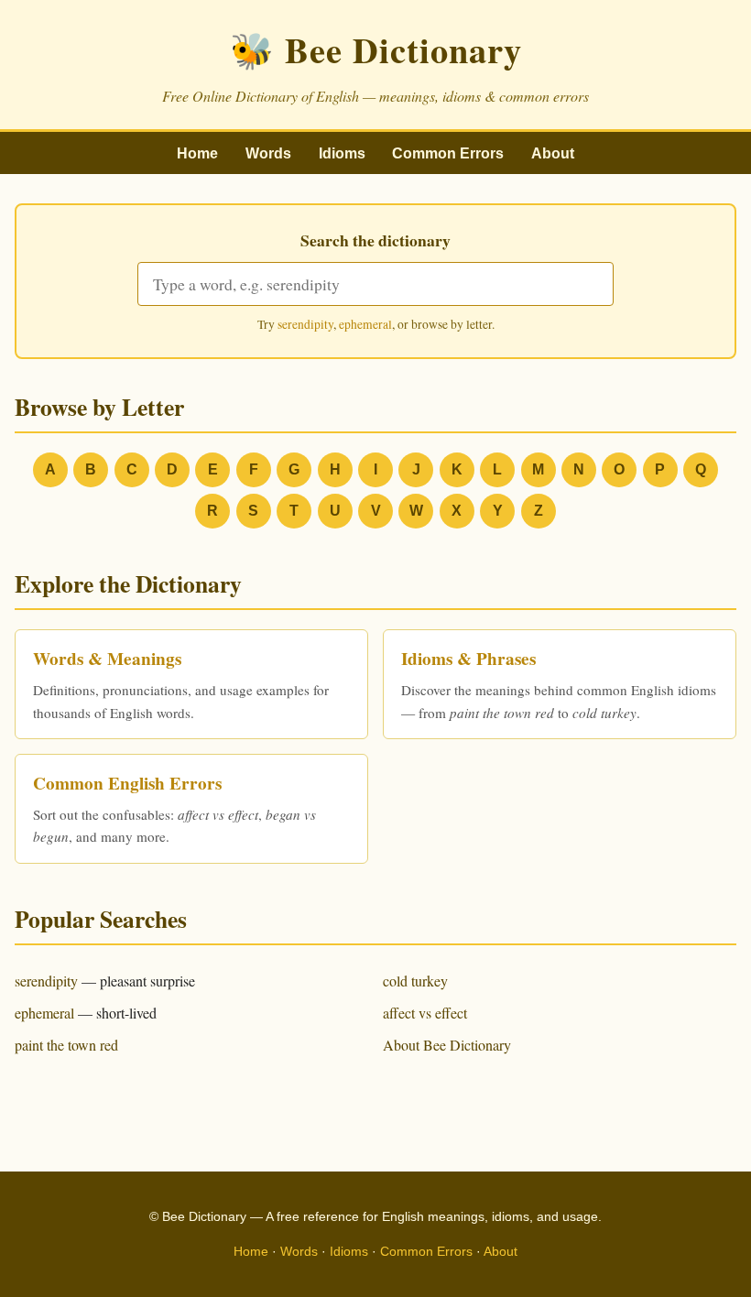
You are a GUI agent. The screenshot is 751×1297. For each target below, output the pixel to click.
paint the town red (66, 1044)
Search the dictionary (375, 240)
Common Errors (448, 153)
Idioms (342, 153)
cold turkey (415, 980)
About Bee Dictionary (447, 1044)
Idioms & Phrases (468, 658)
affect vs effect (425, 1012)
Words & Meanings (107, 658)
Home (197, 153)
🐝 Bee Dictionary (376, 49)
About (552, 153)
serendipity (305, 324)
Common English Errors (127, 783)
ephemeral (365, 324)
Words (268, 153)
